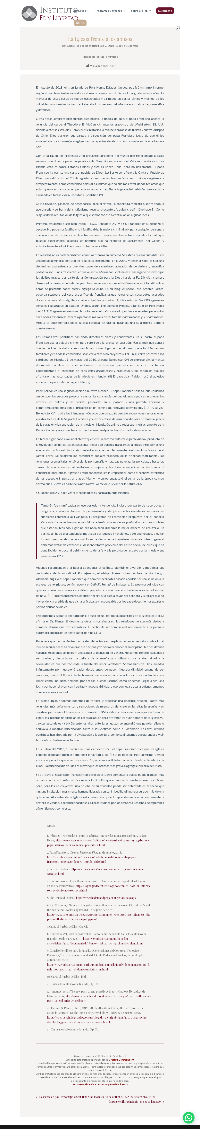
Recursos (80, 10)
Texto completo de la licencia (112, 1084)
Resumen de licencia (83, 1084)
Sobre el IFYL (139, 10)
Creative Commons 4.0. (121, 1059)
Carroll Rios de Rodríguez (82, 45)
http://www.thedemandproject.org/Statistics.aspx (106, 898)
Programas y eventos (108, 10)
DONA (80, 22)
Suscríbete (165, 10)
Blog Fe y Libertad (127, 45)
